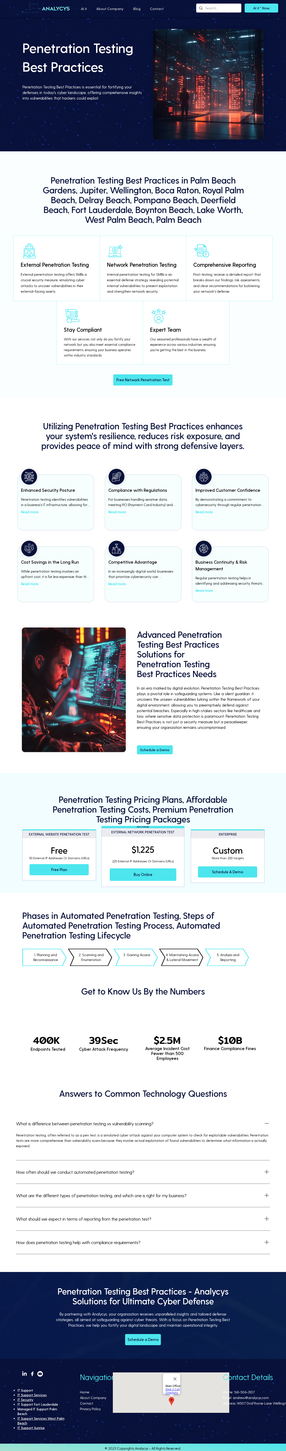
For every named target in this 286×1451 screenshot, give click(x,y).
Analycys (141, 1448)
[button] (84, 9)
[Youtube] (40, 1374)
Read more (29, 512)
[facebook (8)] (32, 1374)
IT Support (25, 1390)
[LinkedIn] (24, 1374)
